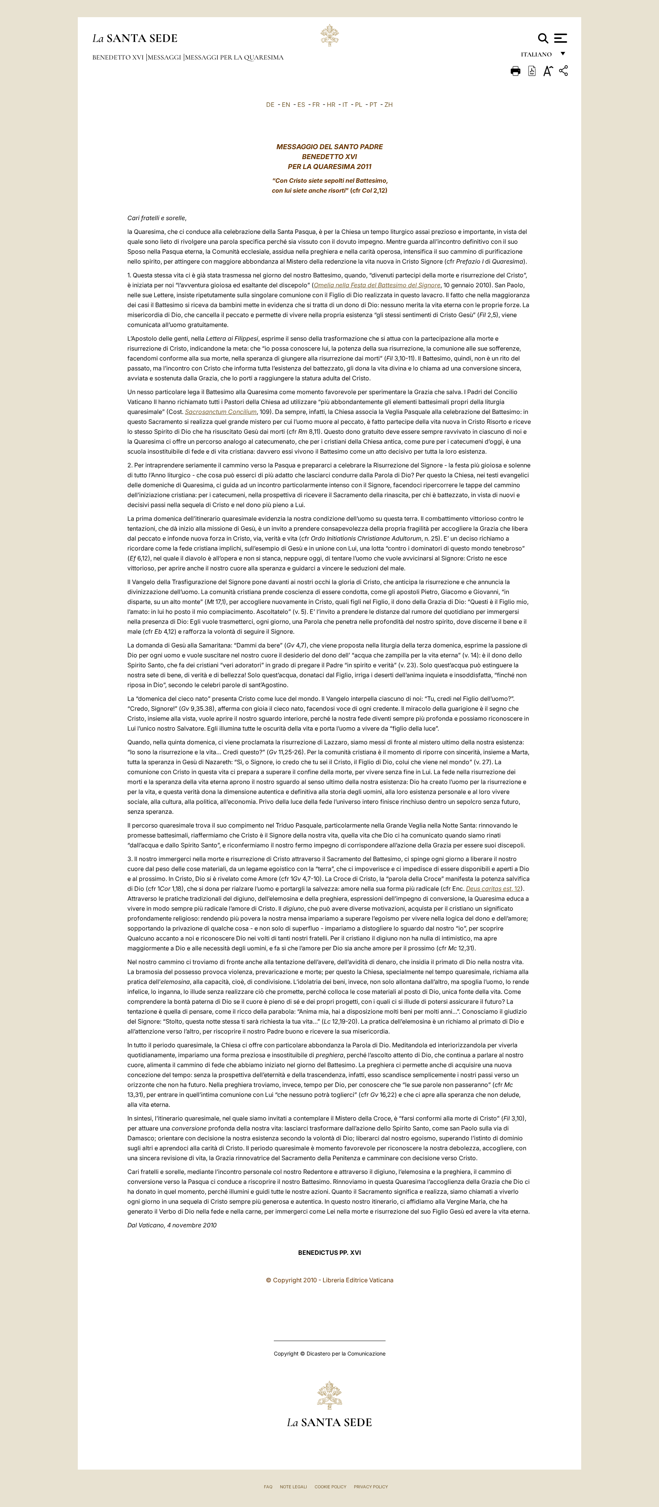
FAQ (268, 1486)
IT (345, 104)
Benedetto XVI (118, 57)
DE (270, 104)
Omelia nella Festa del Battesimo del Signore (377, 285)
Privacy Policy (371, 1486)
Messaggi (165, 57)
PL (358, 104)
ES (301, 104)
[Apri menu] (559, 38)
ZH (388, 104)
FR (316, 104)
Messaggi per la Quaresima (234, 57)
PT (373, 104)
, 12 (493, 888)
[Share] (564, 72)
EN (286, 104)
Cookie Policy (330, 1486)
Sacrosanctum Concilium (221, 411)
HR (331, 104)
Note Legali (293, 1486)
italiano (538, 56)
